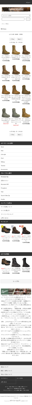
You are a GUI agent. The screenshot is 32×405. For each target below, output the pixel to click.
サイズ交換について (6, 206)
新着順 (21, 34)
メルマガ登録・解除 (18, 390)
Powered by (7, 401)
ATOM (27, 390)
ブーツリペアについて (7, 214)
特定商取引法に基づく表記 (19, 388)
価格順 (16, 34)
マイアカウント (4, 378)
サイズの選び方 (5, 210)
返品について (10, 388)
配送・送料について (23, 386)
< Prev (12, 39)
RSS (24, 390)
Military (7, 23)
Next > (19, 39)
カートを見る (20, 378)
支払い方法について (13, 386)
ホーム (3, 23)
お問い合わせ (4, 218)
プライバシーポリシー (7, 390)
